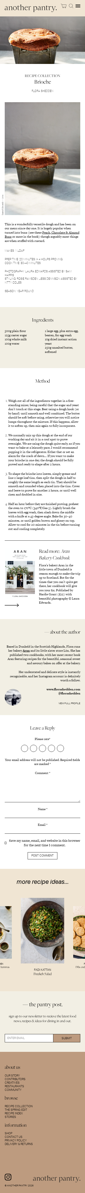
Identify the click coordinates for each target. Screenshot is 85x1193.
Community (13, 1089)
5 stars (60, 748)
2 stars (33, 748)
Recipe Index (14, 1113)
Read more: (54, 554)
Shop (8, 1133)
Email (42, 825)
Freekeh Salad (43, 974)
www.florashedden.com (63, 689)
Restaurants (14, 1086)
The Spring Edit (16, 1109)
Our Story (12, 1075)
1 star (24, 748)
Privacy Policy (16, 1140)
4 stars (51, 748)
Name (42, 809)
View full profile (69, 703)
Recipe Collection (19, 1106)
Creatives (12, 1082)
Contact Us (13, 1136)
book (35, 236)
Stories (10, 1117)
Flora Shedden (42, 91)
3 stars (42, 748)
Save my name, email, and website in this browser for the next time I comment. (44, 842)
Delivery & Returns (19, 1144)
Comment (42, 773)
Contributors (15, 1079)
